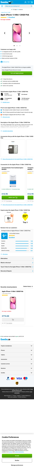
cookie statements (19, 452)
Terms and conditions (12, 397)
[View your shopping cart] (31, 2)
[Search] (31, 6)
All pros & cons (6, 117)
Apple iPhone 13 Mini (5, 12)
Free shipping (9, 201)
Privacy (14, 395)
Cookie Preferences (26, 395)
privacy (10, 452)
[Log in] (25, 2)
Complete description (8, 131)
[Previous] (4, 33)
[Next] (29, 33)
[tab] (14, 45)
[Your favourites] (28, 2)
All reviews (5, 254)
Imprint (18, 395)
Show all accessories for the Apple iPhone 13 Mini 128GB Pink (18, 159)
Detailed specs (6, 102)
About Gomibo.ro (7, 395)
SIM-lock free (6, 62)
